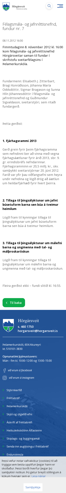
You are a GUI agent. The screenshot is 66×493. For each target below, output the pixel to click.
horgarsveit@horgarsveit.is (38, 331)
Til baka (16, 303)
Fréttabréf (13, 398)
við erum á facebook (20, 370)
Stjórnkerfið (14, 390)
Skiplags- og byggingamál (23, 438)
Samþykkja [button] (33, 487)
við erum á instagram (21, 378)
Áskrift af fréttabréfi (19, 422)
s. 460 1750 (26, 327)
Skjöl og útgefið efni (19, 414)
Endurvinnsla (15, 454)
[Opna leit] (49, 5)
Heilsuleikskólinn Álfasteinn (24, 430)
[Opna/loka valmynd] (60, 6)
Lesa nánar (38, 476)
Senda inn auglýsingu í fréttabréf (28, 446)
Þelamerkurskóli (17, 406)
